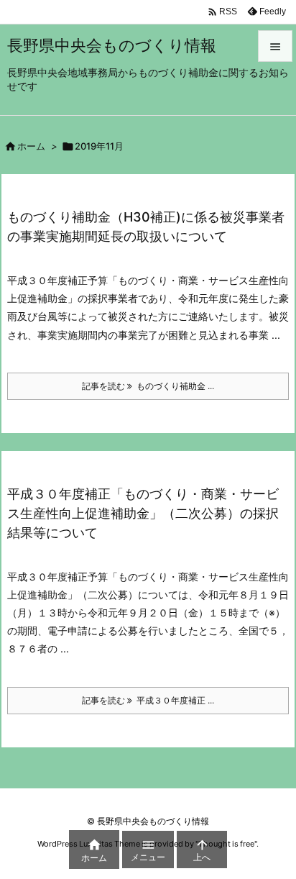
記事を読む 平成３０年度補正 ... (148, 700)
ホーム (31, 146)
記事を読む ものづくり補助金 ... (148, 386)
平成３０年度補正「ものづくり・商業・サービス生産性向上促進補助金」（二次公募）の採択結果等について (143, 513)
